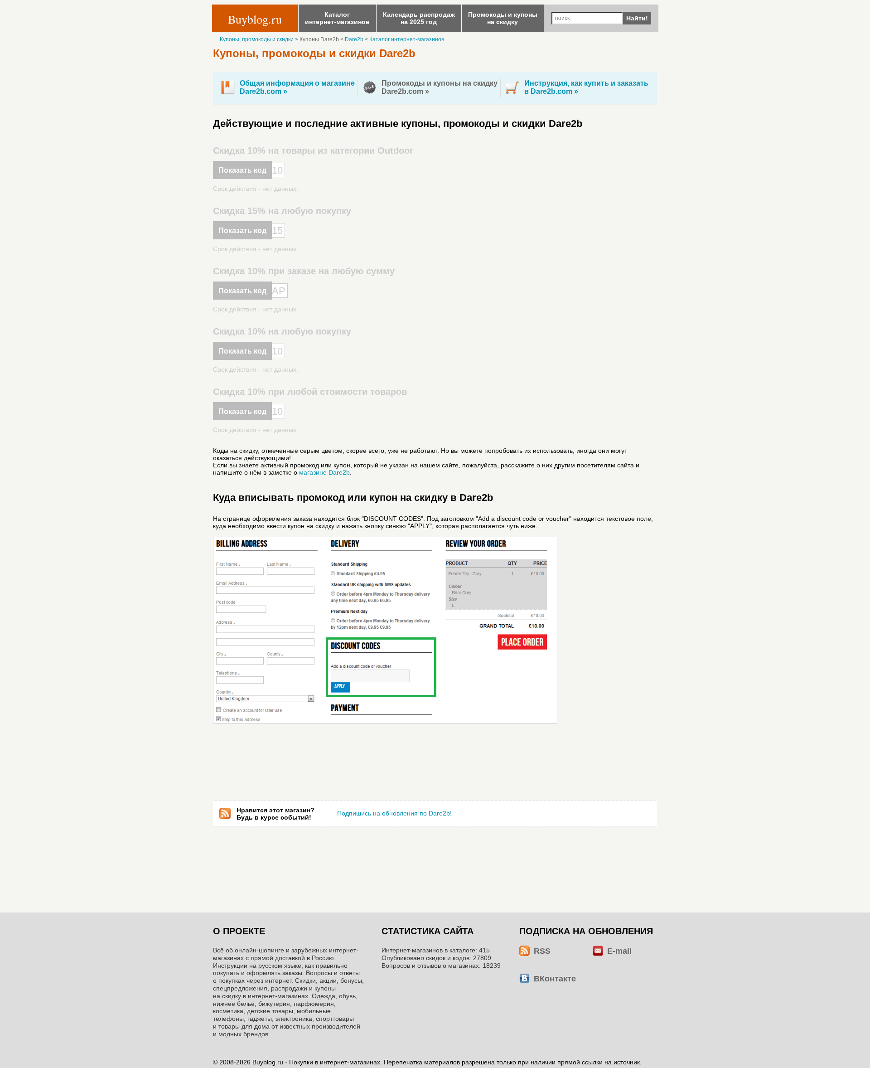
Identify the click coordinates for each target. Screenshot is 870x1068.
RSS (542, 951)
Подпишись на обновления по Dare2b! (394, 813)
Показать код (242, 170)
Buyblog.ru (255, 19)
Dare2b (354, 39)
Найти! (637, 18)
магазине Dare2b (324, 472)
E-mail (619, 951)
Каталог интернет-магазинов (406, 39)
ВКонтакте (555, 978)
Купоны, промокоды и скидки (257, 39)
